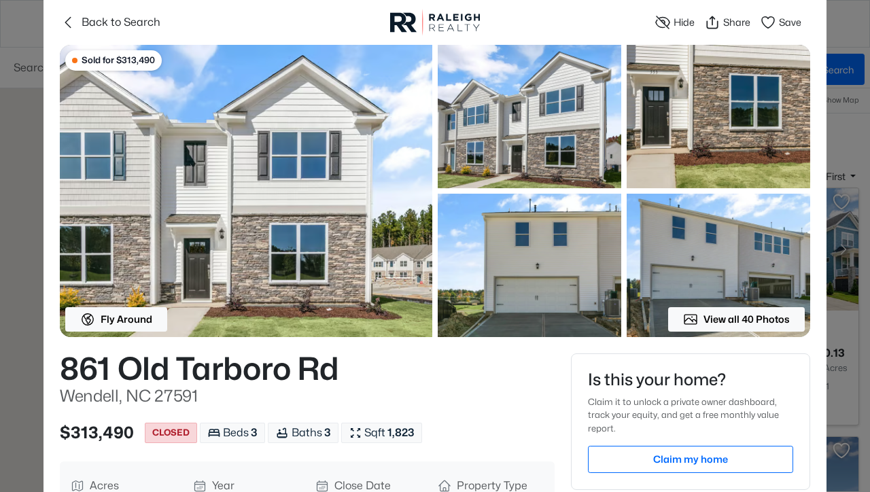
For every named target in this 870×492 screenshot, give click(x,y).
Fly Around (126, 319)
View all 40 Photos (746, 319)
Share (736, 22)
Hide (684, 22)
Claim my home (690, 459)
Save (790, 22)
